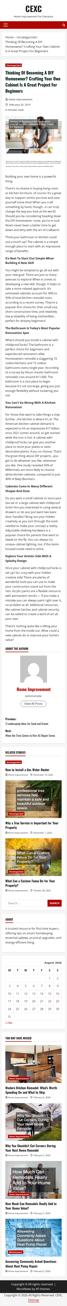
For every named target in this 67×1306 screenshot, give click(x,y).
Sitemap (33, 1300)
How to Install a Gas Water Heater (27, 769)
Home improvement (19, 1078)
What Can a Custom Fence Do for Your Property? (30, 883)
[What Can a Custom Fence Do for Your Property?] (33, 857)
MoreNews (24, 1289)
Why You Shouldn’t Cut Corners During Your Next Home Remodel (30, 1148)
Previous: (26, 721)
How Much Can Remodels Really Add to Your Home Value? (31, 1205)
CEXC (33, 8)
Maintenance (15, 1252)
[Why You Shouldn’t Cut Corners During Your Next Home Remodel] (33, 1122)
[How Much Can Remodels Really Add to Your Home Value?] (33, 1180)
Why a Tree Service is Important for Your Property (31, 825)
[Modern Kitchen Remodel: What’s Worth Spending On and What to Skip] (33, 1064)
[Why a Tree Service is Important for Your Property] (33, 799)
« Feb (8, 1023)
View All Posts (33, 704)
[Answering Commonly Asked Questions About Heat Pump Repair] (33, 1238)
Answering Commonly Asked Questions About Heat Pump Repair (30, 1263)
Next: (30, 733)
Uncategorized (13, 65)
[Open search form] (64, 25)
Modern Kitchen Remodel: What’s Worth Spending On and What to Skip (31, 1090)
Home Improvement (20, 99)
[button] (5, 25)
